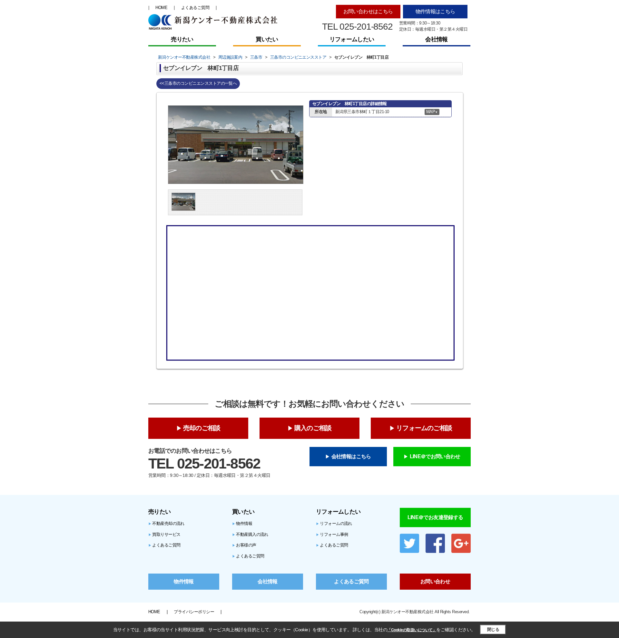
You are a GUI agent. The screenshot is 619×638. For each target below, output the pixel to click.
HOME (161, 7)
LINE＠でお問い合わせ (435, 456)
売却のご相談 (201, 427)
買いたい (267, 39)
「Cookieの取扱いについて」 (411, 630)
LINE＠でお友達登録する (435, 517)
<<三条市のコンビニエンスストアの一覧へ (198, 83)
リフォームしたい (351, 39)
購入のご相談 (312, 427)
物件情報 (242, 523)
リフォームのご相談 (424, 427)
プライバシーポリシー (194, 611)
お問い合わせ (435, 581)
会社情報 (436, 39)
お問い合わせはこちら (368, 11)
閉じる (493, 629)
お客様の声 (244, 545)
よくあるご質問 (195, 7)
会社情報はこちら (351, 456)
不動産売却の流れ (166, 523)
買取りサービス (164, 534)
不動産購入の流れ (250, 534)
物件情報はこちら (435, 11)
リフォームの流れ (334, 523)
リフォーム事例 (332, 534)
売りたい (182, 39)
